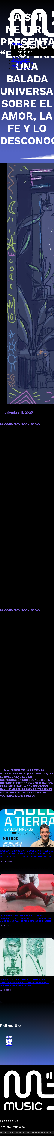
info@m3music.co (12, 1127)
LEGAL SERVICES (22, 63)
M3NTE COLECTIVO (22, 68)
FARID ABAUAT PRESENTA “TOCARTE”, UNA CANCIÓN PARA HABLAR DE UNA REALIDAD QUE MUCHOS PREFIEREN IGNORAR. (24, 982)
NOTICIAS (17, 57)
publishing (24, 52)
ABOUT (15, 66)
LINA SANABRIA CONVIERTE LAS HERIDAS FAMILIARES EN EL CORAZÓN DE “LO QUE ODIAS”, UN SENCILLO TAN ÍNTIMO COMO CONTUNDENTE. (26, 918)
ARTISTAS (17, 44)
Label (21, 49)
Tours (21, 55)
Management (26, 47)
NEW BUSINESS (20, 60)
